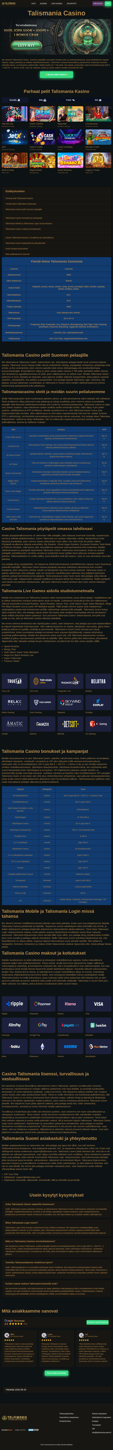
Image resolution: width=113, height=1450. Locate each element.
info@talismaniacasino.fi (101, 1432)
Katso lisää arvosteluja (56, 1373)
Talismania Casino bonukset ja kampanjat (23, 218)
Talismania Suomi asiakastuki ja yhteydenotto (25, 243)
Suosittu (13, 100)
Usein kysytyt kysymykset (16, 249)
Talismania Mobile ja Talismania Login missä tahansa (28, 223)
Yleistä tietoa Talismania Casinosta (20, 204)
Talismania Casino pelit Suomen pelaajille (23, 209)
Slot (96, 100)
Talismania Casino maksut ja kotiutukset (23, 229)
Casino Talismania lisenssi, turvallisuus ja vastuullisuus (29, 238)
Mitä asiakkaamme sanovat (17, 254)
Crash (68, 100)
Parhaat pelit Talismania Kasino (19, 198)
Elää (41, 100)
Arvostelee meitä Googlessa (98, 1322)
